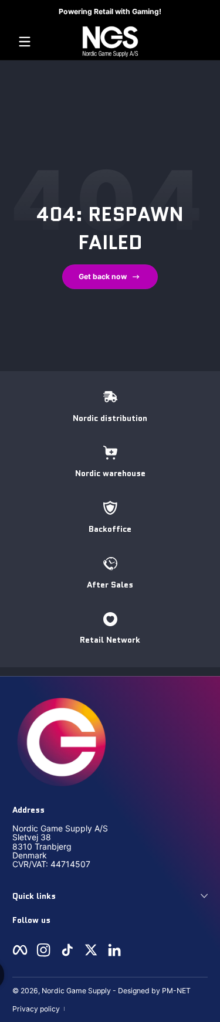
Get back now (103, 276)
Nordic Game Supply (76, 990)
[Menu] (24, 41)
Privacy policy (36, 1008)
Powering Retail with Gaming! (110, 11)
